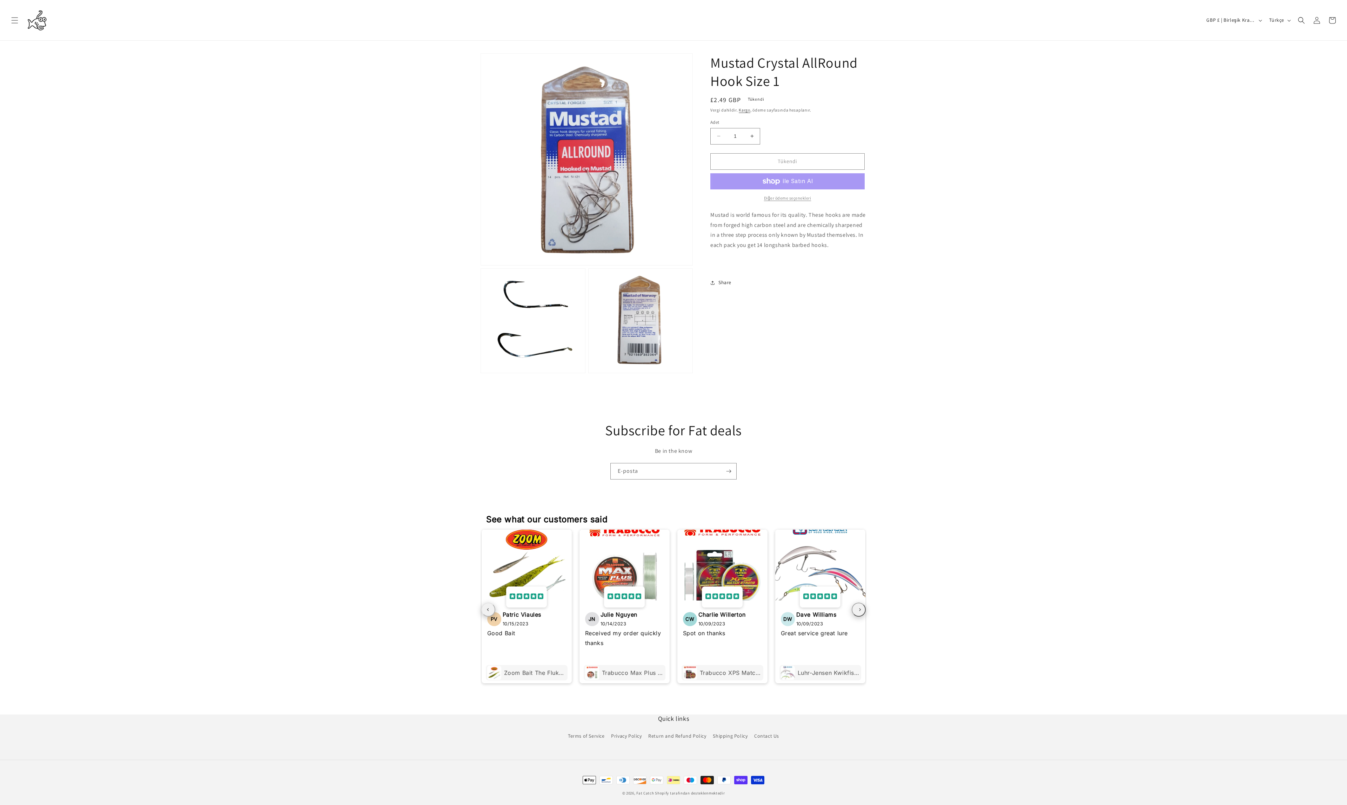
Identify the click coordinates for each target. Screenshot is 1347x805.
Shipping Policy (730, 736)
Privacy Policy (626, 736)
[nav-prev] (488, 610)
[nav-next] (859, 610)
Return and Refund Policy (677, 736)
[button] (14, 20)
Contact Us (766, 736)
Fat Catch (645, 793)
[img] (526, 597)
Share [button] (724, 282)
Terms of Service (586, 736)
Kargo (744, 110)
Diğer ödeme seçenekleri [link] (787, 198)
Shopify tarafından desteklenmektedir (690, 793)
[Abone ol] (728, 471)
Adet (714, 122)
